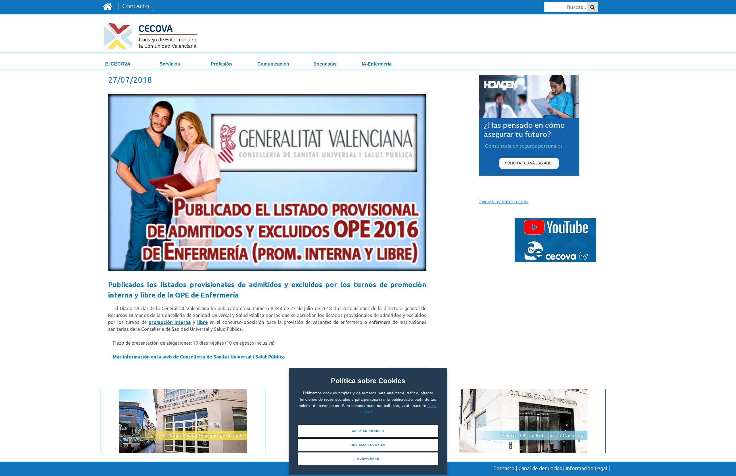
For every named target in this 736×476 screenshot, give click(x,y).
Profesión (221, 64)
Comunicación (273, 64)
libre (202, 322)
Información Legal (586, 468)
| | (134, 5)
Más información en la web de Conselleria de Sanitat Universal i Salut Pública (199, 356)
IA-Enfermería (377, 64)
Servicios (170, 64)
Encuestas (325, 64)
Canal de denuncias (540, 468)
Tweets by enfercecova (503, 201)
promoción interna (170, 322)
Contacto (504, 468)
